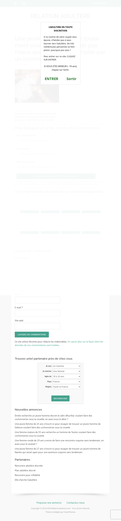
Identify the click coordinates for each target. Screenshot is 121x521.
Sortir (71, 78)
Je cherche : (47, 371)
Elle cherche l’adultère (26, 479)
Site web (19, 320)
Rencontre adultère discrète (29, 465)
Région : (48, 387)
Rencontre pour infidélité (27, 475)
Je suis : (49, 366)
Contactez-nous (76, 502)
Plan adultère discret (25, 470)
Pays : (49, 382)
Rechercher (60, 398)
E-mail (19, 307)
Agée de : (48, 376)
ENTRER (51, 78)
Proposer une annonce (49, 502)
